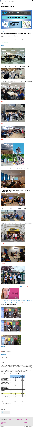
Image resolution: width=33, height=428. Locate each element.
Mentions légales (2, 426)
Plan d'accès (2, 423)
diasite (31, 426)
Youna (1, 362)
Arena (25, 420)
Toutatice (25, 419)
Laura (1, 357)
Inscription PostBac (6, 412)
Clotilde (2, 359)
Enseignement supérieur (19, 419)
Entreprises (25, 422)
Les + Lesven (10, 421)
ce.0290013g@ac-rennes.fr (3, 422)
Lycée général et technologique (20, 420)
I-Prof (25, 421)
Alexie (1, 360)
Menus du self (10, 419)
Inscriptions (10, 420)
